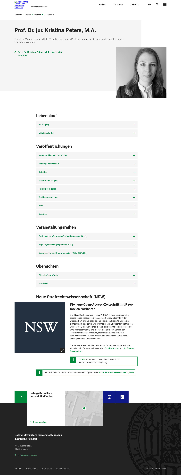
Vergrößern (62, 350)
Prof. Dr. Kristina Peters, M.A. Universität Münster (40, 54)
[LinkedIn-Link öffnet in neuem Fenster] (122, 397)
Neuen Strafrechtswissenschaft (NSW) (116, 372)
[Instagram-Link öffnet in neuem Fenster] (109, 397)
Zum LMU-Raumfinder (28, 455)
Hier (83, 359)
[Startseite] (21, 397)
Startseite (18, 15)
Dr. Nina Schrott (112, 348)
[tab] (87, 124)
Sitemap (18, 468)
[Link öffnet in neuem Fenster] (65, 408)
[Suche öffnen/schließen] (157, 4)
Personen (37, 15)
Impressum (47, 468)
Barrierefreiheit (62, 468)
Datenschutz (32, 468)
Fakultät (28, 15)
